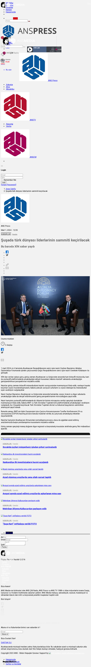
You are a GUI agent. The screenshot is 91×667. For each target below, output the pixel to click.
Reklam (9, 10)
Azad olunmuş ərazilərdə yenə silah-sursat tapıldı (27, 477)
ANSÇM (32, 157)
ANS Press (52, 80)
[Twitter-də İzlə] (2, 607)
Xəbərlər (9, 85)
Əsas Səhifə (11, 189)
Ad (2, 537)
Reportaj (9, 124)
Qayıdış (14, 234)
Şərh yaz (9, 533)
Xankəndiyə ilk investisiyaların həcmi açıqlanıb (25, 462)
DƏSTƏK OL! (6, 642)
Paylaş (4, 547)
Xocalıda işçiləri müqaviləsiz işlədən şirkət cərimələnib (30, 447)
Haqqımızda (11, 12)
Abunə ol (5, 634)
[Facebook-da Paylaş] (7, 253)
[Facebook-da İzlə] (2, 604)
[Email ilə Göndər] (7, 269)
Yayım (4, 562)
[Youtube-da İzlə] (2, 611)
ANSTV (32, 120)
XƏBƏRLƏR (6, 234)
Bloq (8, 87)
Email (3, 540)
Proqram (5, 580)
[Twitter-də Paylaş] (7, 255)
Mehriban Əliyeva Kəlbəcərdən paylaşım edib (24, 508)
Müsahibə (10, 89)
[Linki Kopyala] (7, 265)
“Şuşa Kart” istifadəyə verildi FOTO (20, 524)
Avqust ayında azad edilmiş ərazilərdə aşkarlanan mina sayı (32, 493)
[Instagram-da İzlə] (2, 615)
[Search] (15, 18)
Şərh (3, 545)
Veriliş (8, 126)
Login (4, 182)
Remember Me (10, 180)
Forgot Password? (8, 185)
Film (4, 582)
